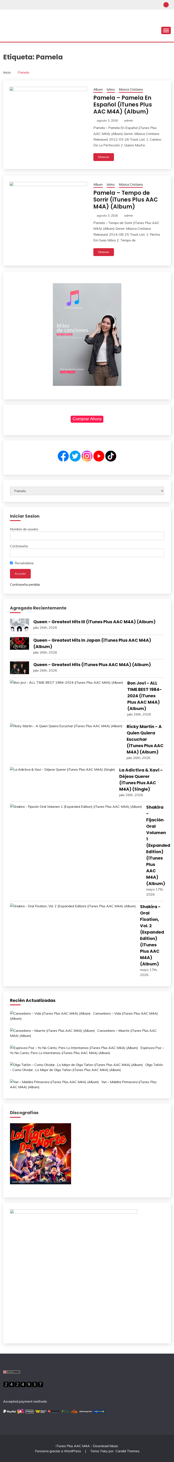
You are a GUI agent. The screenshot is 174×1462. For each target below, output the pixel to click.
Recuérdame (24, 563)
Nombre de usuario (24, 529)
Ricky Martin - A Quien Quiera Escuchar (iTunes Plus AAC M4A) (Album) (145, 739)
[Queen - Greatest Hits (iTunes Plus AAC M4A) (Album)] (19, 668)
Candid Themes (127, 1451)
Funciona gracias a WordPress (58, 1451)
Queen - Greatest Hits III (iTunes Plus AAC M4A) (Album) (94, 622)
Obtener (103, 157)
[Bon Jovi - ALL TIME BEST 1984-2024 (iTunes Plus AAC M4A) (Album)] (66, 682)
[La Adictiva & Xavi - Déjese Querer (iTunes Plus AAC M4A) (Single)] (62, 769)
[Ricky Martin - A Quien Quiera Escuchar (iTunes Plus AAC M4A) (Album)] (66, 725)
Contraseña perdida (25, 584)
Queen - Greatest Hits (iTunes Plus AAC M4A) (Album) (92, 665)
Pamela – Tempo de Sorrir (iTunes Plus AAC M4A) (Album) (125, 199)
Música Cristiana (131, 89)
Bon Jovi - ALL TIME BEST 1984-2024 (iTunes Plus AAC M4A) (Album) (144, 695)
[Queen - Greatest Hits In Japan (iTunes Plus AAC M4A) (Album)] (19, 644)
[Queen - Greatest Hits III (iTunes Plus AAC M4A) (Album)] (19, 626)
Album (98, 89)
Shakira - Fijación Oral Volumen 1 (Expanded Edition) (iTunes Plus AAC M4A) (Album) (158, 845)
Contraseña (19, 546)
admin (128, 120)
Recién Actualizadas (32, 1000)
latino (111, 89)
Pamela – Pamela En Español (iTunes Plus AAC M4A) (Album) (122, 104)
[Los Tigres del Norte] (40, 1183)
